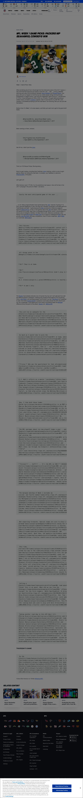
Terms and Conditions (17, 782)
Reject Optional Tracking (62, 786)
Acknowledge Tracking (62, 790)
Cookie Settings (9, 796)
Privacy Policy (21, 783)
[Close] (80, 788)
